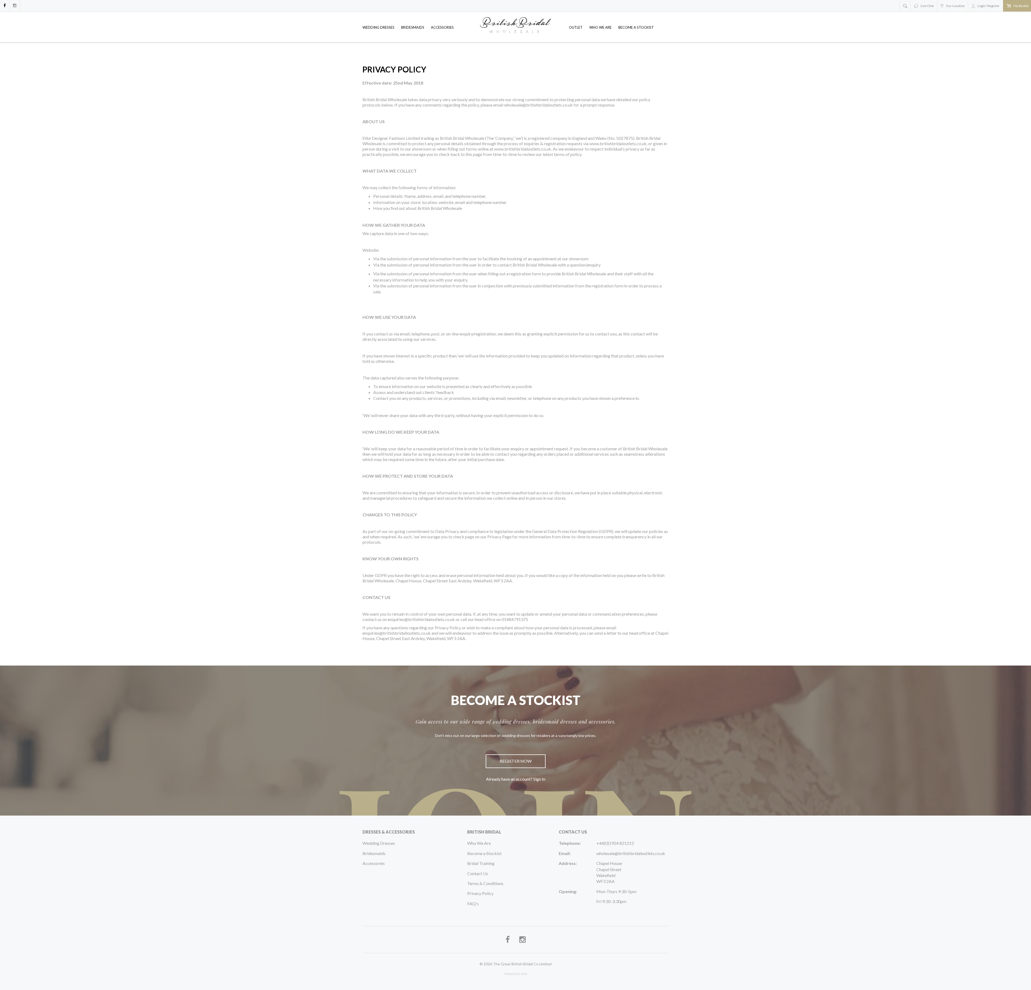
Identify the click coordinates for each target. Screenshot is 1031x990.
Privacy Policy (480, 893)
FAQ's (473, 903)
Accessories (442, 27)
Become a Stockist (636, 27)
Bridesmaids (412, 27)
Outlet (576, 27)
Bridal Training (481, 863)
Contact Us (477, 873)
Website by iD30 (515, 974)
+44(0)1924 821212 (615, 843)
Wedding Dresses (378, 27)
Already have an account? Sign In (515, 778)
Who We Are (600, 27)
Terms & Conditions (485, 883)
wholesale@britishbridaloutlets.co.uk (630, 853)
